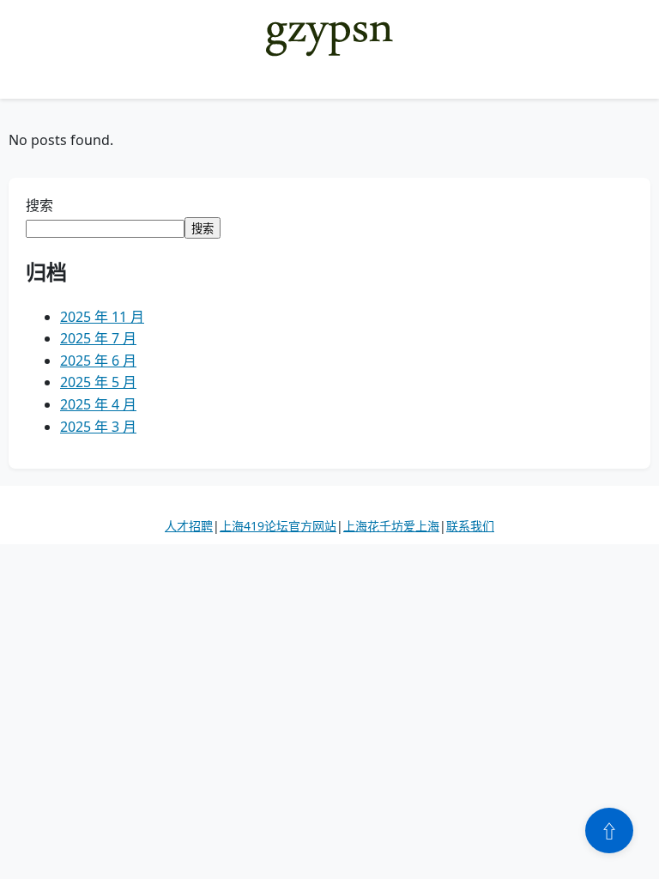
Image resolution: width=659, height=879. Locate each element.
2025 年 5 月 (98, 382)
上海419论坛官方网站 (278, 526)
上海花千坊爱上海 (391, 526)
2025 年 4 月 (98, 404)
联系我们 (470, 526)
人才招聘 (189, 526)
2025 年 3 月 (98, 426)
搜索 (39, 205)
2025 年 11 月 (102, 316)
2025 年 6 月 (98, 360)
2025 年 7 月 (98, 338)
